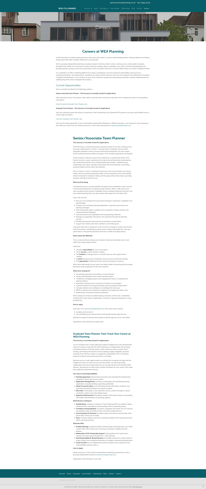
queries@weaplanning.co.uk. (121, 125)
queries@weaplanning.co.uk (123, 2)
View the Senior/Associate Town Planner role (71, 104)
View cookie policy (137, 486)
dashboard (72, 480)
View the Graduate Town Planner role (69, 119)
